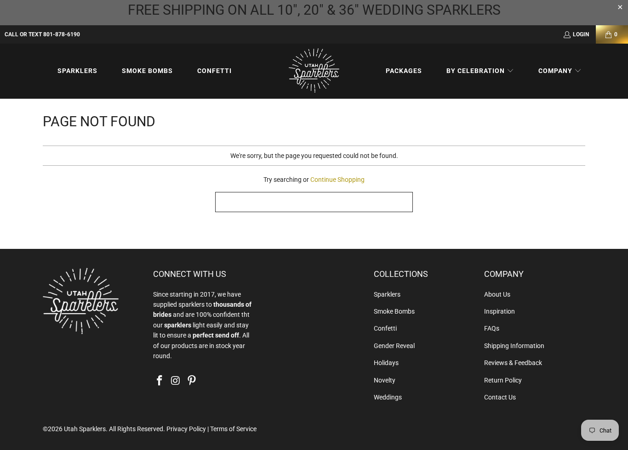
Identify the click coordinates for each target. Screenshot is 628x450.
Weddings (388, 397)
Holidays (386, 362)
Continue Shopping (337, 179)
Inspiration (499, 311)
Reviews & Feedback (513, 362)
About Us (497, 294)
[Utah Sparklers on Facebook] (160, 381)
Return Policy (503, 380)
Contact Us (500, 397)
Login (581, 34)
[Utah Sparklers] (314, 71)
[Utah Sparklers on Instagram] (176, 381)
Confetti (385, 328)
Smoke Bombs (394, 311)
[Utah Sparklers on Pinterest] (192, 381)
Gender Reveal (394, 345)
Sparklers (387, 294)
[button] (480, 71)
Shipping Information (514, 345)
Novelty (384, 380)
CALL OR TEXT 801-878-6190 (42, 34)
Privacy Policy (186, 429)
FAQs (491, 328)
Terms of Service (233, 429)
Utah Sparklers (85, 429)
